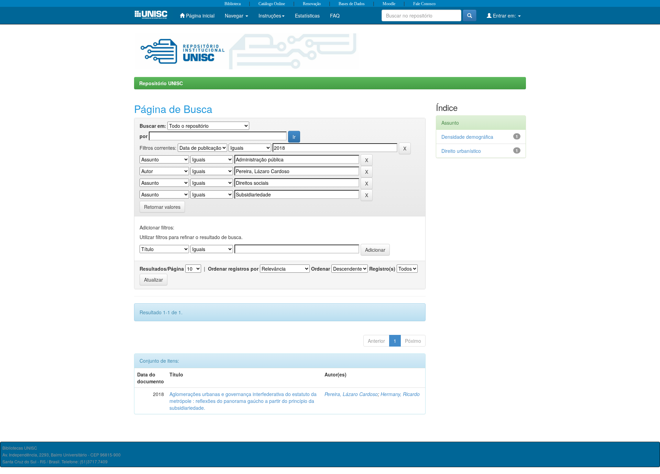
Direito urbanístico (461, 150)
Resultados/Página (162, 268)
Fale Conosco (424, 4)
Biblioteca (232, 4)
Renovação (312, 4)
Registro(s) (382, 268)
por (143, 136)
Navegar (235, 15)
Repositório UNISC (161, 83)
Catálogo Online (271, 4)
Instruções (269, 15)
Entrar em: (504, 15)
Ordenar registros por (233, 268)
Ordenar (320, 268)
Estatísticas (307, 15)
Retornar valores (162, 206)
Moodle (389, 4)
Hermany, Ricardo (400, 394)
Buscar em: (153, 125)
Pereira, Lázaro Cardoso (351, 394)
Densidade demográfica (467, 136)
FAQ (335, 15)
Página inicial (199, 15)
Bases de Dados (352, 4)
